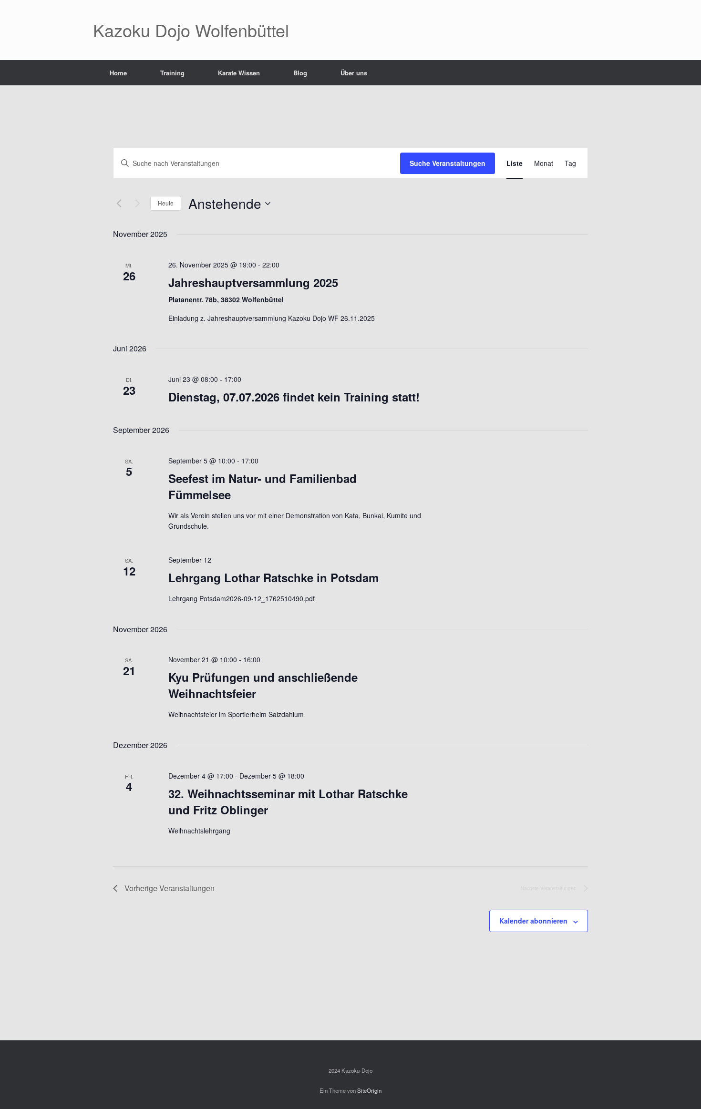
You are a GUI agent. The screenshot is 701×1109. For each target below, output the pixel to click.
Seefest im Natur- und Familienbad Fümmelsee (262, 486)
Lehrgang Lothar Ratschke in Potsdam (273, 577)
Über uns (353, 72)
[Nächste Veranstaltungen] (137, 203)
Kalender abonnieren (533, 920)
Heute (166, 203)
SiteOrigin (369, 1090)
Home (118, 72)
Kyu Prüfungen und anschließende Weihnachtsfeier (263, 685)
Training (172, 72)
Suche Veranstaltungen (447, 163)
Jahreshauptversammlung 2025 (253, 282)
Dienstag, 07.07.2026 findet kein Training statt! (294, 397)
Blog (300, 72)
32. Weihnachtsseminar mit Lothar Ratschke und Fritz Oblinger (288, 801)
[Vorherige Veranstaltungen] (118, 203)
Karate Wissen (239, 72)
